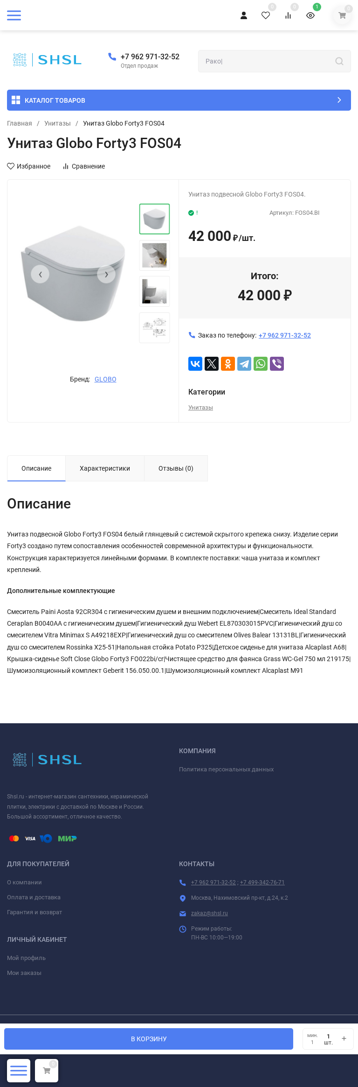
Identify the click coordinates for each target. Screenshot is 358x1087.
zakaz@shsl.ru (209, 913)
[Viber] (277, 364)
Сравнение (88, 166)
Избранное (33, 166)
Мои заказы (24, 972)
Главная (19, 123)
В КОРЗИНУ (149, 1039)
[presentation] (40, 274)
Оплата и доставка (34, 897)
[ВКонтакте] (195, 364)
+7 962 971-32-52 (150, 56)
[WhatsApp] (261, 364)
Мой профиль (26, 957)
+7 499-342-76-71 (262, 882)
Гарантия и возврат (34, 912)
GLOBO (106, 379)
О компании (24, 882)
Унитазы (57, 123)
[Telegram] (244, 364)
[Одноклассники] (228, 364)
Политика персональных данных (226, 769)
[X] (212, 364)
